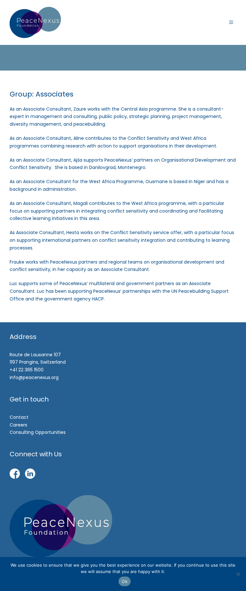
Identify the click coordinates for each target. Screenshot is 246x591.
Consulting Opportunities (38, 432)
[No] (238, 574)
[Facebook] (15, 475)
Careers (18, 425)
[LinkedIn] (30, 475)
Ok (124, 581)
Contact (19, 417)
